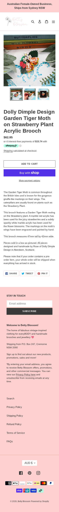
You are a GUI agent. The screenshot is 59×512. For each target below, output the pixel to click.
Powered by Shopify (40, 501)
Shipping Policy (15, 415)
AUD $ (28, 463)
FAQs (10, 441)
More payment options (29, 180)
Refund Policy (14, 424)
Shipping (8, 150)
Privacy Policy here (26, 374)
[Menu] (53, 21)
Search (10, 398)
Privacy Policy (14, 407)
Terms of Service (16, 432)
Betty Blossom (24, 501)
